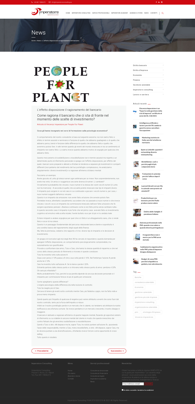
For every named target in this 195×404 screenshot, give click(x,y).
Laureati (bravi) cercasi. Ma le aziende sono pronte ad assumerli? (152, 188)
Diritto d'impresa (140, 70)
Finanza (136, 80)
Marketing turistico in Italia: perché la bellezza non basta (151, 140)
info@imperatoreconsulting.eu (62, 2)
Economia (137, 75)
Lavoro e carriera (141, 94)
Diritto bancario (140, 65)
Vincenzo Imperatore (144, 317)
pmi (136, 312)
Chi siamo (71, 373)
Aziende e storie (136, 13)
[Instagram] (162, 2)
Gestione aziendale (141, 85)
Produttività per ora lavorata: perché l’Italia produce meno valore (150, 200)
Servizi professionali (101, 13)
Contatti (153, 13)
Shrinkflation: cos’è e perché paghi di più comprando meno (149, 164)
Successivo (116, 351)
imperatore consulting (144, 302)
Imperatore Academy (119, 13)
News (146, 13)
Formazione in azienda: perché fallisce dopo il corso (151, 176)
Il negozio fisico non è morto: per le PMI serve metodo (152, 237)
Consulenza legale (97, 376)
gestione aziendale (143, 292)
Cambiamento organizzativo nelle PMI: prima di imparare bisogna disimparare (151, 249)
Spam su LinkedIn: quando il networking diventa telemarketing (151, 152)
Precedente (43, 351)
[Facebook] (157, 2)
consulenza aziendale (144, 282)
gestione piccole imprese (146, 297)
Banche (138, 277)
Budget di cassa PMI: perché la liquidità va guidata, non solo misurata (151, 261)
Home (68, 13)
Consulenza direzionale (99, 371)
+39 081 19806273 (39, 2)
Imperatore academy (98, 379)
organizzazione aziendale (146, 307)
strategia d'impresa (151, 312)
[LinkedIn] (159, 2)
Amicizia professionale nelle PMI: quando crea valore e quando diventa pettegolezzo (151, 225)
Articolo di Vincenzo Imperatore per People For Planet (60, 124)
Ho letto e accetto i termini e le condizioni (138, 390)
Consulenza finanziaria (99, 373)
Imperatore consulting (81, 13)
